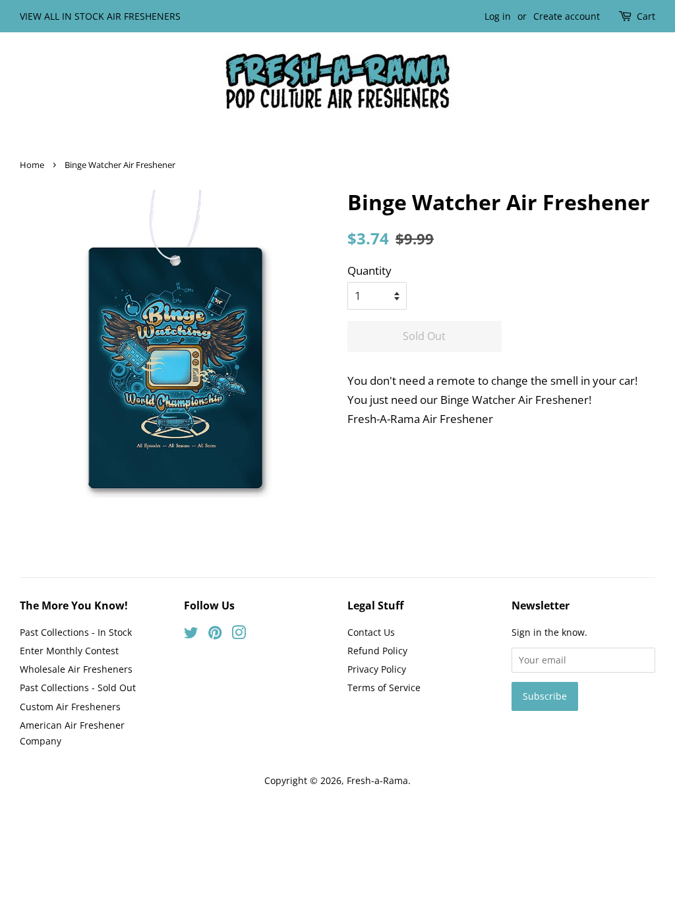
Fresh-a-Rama (377, 780)
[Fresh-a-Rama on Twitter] (191, 635)
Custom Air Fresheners (70, 706)
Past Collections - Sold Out (78, 687)
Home (32, 165)
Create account (566, 16)
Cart (646, 16)
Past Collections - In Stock (76, 632)
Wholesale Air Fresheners (76, 669)
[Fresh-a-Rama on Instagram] (238, 635)
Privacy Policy (376, 669)
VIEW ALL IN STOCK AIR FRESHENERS (100, 16)
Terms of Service (384, 687)
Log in (497, 16)
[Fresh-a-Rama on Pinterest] (215, 635)
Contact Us (371, 632)
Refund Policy (377, 650)
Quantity (369, 270)
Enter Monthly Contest (69, 650)
